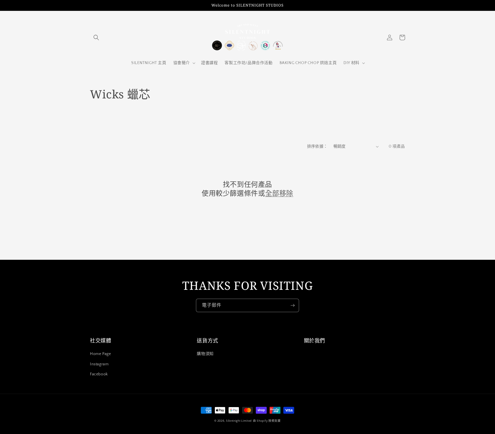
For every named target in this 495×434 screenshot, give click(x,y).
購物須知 (205, 354)
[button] (96, 37)
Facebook (99, 374)
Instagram (99, 364)
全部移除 (279, 193)
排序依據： (317, 146)
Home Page (100, 354)
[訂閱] (292, 305)
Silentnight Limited (239, 421)
